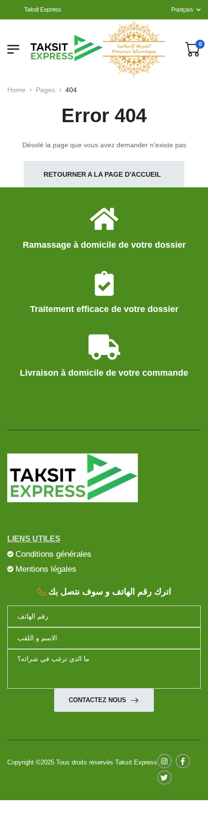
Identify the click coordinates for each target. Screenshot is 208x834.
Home (16, 90)
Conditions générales (53, 554)
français (182, 9)
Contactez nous (98, 700)
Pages (45, 90)
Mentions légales (45, 569)
